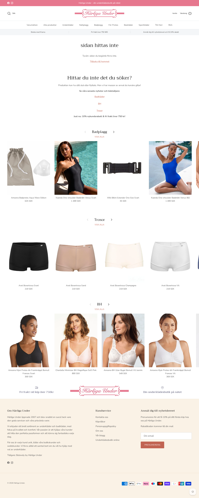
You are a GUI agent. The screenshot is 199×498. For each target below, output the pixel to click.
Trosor (100, 110)
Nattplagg (83, 24)
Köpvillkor (100, 421)
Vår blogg (100, 435)
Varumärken (32, 24)
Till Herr (159, 24)
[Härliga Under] (99, 13)
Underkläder (67, 24)
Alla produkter (50, 24)
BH (99, 103)
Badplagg (98, 24)
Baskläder (128, 24)
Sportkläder (144, 24)
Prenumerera (152, 445)
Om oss (99, 430)
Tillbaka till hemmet (99, 61)
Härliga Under (19, 483)
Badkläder (100, 96)
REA (170, 24)
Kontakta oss (102, 417)
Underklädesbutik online (107, 440)
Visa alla (99, 137)
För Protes (113, 24)
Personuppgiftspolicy (106, 426)
